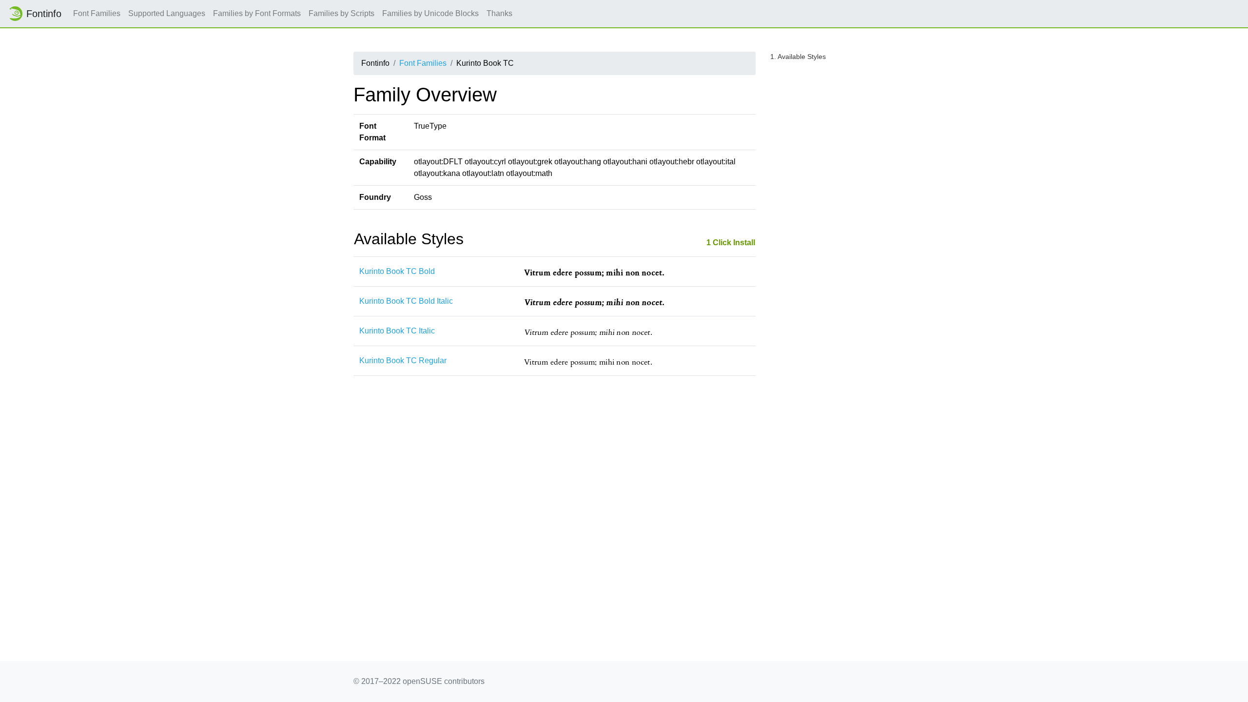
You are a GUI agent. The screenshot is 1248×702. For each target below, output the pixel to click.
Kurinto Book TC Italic (397, 331)
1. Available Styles (798, 56)
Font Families (96, 13)
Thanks (499, 13)
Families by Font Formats (257, 13)
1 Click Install (730, 242)
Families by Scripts (341, 13)
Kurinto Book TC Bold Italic (406, 301)
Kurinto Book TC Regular (403, 360)
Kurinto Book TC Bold (397, 271)
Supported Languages (166, 13)
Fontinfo (43, 13)
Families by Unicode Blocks (430, 13)
